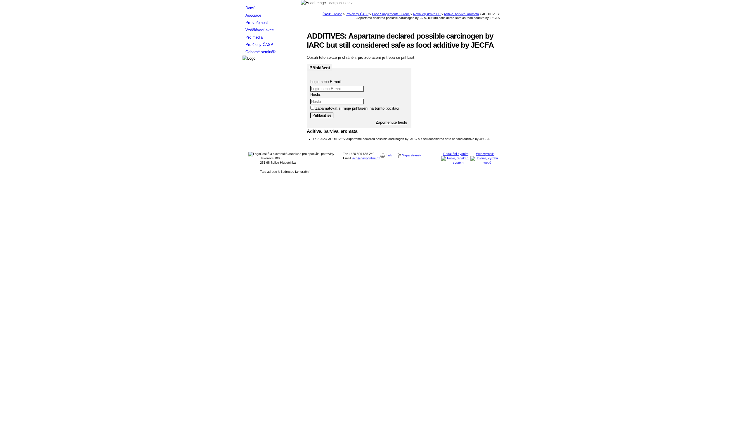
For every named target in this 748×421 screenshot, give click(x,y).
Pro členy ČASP (357, 14)
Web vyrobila (485, 154)
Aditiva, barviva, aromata (461, 14)
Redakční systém (455, 154)
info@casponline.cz (366, 158)
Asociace (253, 15)
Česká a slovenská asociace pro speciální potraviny (272, 2)
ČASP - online (332, 14)
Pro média (254, 37)
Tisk (389, 155)
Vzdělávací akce (259, 30)
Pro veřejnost (256, 22)
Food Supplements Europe (391, 14)
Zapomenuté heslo (391, 122)
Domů (250, 8)
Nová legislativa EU (427, 14)
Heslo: (315, 94)
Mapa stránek (411, 155)
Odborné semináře (260, 52)
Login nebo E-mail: (326, 82)
